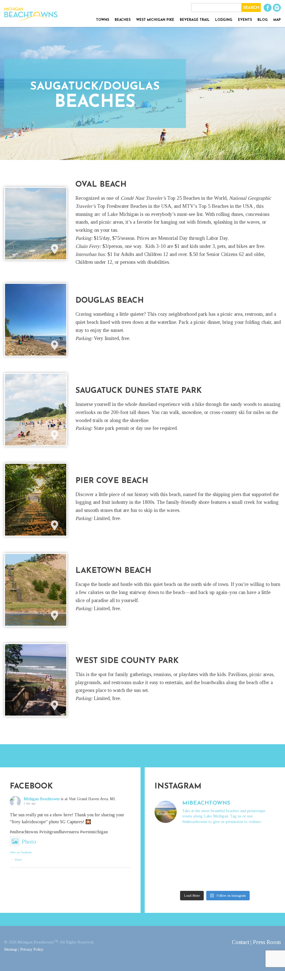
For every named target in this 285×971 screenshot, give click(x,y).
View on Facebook (21, 852)
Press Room (267, 942)
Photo (29, 841)
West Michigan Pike (155, 20)
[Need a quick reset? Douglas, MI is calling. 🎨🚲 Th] (199, 878)
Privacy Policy (31, 949)
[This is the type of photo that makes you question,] (230, 859)
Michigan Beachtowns (42, 799)
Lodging (223, 20)
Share (18, 859)
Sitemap (10, 949)
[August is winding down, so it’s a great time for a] (230, 839)
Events (245, 20)
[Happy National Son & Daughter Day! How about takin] (168, 878)
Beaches (123, 20)
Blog (262, 20)
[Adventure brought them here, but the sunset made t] (199, 859)
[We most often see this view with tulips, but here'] (199, 839)
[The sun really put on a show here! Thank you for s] (168, 839)
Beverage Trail (195, 20)
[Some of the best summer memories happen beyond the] (261, 878)
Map (277, 20)
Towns (102, 20)
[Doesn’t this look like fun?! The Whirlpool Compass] (168, 859)
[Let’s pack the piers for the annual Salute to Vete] (230, 878)
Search (251, 8)
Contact (240, 942)
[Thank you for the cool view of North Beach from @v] (261, 839)
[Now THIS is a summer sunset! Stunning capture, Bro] (261, 859)
